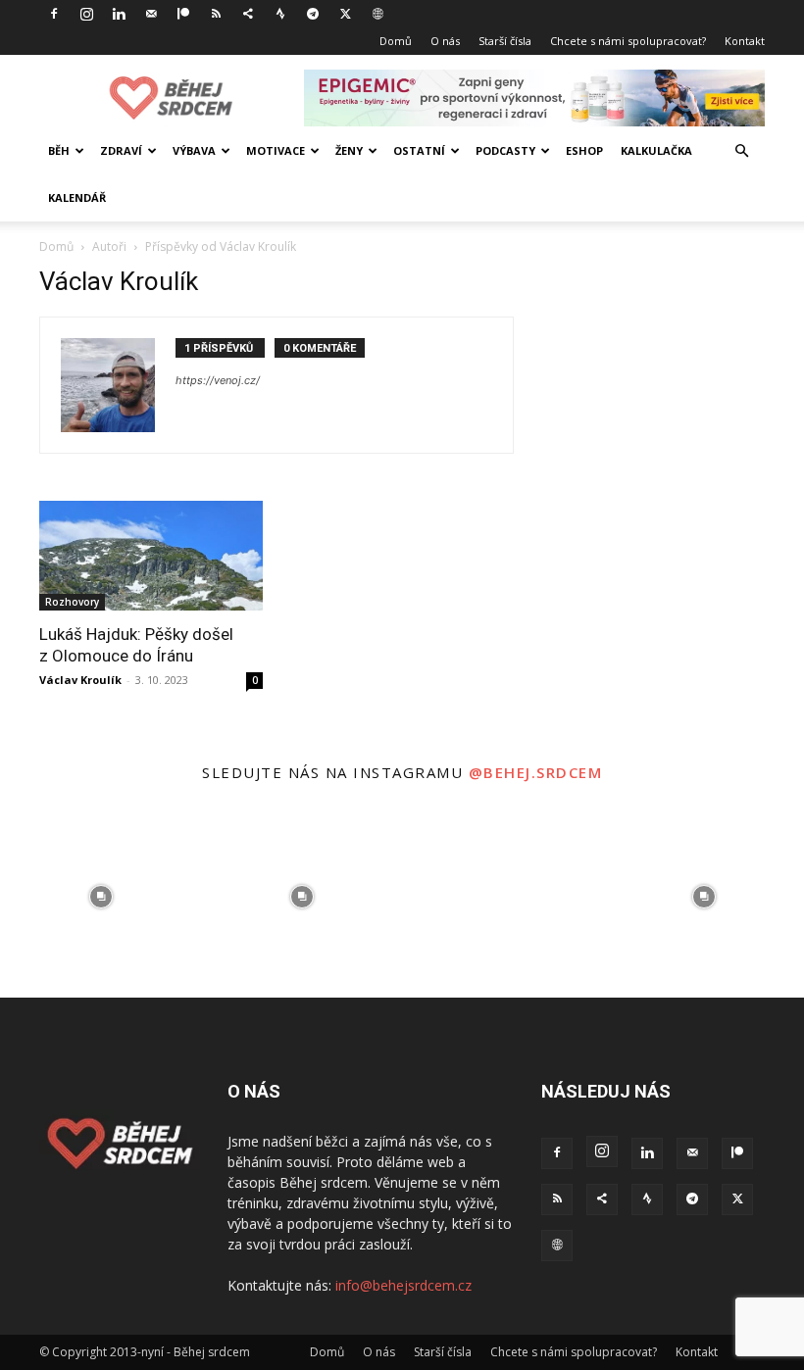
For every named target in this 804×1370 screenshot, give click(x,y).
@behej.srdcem (536, 772)
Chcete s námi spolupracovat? (628, 40)
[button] (741, 151)
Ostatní (419, 150)
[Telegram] (312, 13)
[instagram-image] (100, 897)
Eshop (584, 150)
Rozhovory (72, 602)
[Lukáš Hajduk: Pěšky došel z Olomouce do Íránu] (151, 556)
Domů (395, 40)
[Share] (248, 13)
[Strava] (280, 13)
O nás (445, 40)
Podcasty (505, 150)
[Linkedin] (118, 13)
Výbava (194, 150)
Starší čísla (504, 40)
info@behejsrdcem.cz (403, 1285)
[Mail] (151, 13)
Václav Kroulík (80, 679)
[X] (345, 13)
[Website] (377, 13)
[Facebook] (54, 13)
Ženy (349, 150)
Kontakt (745, 40)
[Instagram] (86, 13)
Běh (59, 150)
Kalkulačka (656, 150)
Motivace (275, 150)
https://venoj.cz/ (218, 380)
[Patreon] (183, 13)
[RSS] (215, 13)
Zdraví (121, 150)
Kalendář (77, 197)
